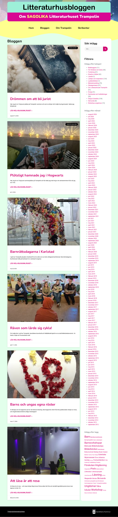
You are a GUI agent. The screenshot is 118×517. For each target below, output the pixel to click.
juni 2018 (91, 289)
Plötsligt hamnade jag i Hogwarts (36, 175)
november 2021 (93, 212)
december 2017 (93, 303)
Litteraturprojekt (97, 472)
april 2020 (91, 247)
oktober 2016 (92, 331)
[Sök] (105, 49)
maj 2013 (91, 413)
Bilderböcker (90, 449)
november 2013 (93, 402)
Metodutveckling (93, 83)
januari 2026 (92, 128)
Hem (31, 28)
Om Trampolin (63, 28)
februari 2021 (92, 229)
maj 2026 (91, 119)
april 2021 (91, 225)
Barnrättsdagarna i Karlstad (32, 251)
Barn (87, 436)
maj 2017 (91, 316)
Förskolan (89, 465)
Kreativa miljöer (93, 74)
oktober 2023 (92, 174)
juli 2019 (91, 265)
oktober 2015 (92, 356)
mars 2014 (91, 393)
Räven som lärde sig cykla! (31, 328)
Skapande (88, 478)
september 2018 (93, 287)
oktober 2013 (92, 404)
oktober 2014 (92, 380)
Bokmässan (101, 449)
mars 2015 (91, 371)
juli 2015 (91, 362)
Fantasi (91, 460)
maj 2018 (91, 291)
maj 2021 (91, 223)
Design (96, 454)
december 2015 (93, 351)
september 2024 (93, 156)
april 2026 (91, 121)
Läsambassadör (88, 475)
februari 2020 (92, 252)
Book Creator (103, 452)
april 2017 (91, 318)
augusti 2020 (92, 243)
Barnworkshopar (93, 442)
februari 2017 (92, 322)
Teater (94, 483)
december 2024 (93, 150)
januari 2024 (92, 172)
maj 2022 (91, 198)
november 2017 (93, 305)
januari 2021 (92, 232)
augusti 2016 (92, 336)
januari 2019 (92, 278)
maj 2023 (91, 181)
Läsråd (90, 76)
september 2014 (93, 382)
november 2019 (93, 258)
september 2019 (93, 260)
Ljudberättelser (93, 81)
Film (106, 460)
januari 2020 (92, 254)
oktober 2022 (92, 192)
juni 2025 (91, 139)
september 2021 (93, 216)
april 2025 (91, 143)
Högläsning (101, 465)
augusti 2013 (92, 409)
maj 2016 (91, 340)
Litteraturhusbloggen (59, 7)
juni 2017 (91, 314)
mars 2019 (91, 274)
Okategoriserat (93, 85)
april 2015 (91, 369)
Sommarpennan (88, 483)
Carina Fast (91, 454)
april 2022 (91, 201)
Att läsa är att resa (25, 481)
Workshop (96, 489)
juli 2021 (91, 218)
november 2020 (93, 236)
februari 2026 (92, 125)
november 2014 (93, 378)
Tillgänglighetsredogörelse (16, 511)
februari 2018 (92, 298)
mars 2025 (91, 145)
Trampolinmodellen (102, 483)
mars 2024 (91, 167)
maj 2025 (91, 141)
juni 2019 (91, 267)
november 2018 (93, 283)
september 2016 (93, 334)
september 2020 (93, 241)
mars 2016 (91, 345)
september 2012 (93, 424)
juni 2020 (91, 245)
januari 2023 (92, 190)
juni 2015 (91, 365)
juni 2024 (91, 161)
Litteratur (87, 472)
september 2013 (93, 407)
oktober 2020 (92, 238)
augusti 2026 (92, 114)
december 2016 (93, 327)
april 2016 (91, 342)
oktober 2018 (92, 285)
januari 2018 (92, 300)
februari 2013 (92, 416)
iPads (93, 468)
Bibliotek (87, 446)
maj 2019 (91, 269)
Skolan (94, 478)
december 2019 (93, 256)
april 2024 (91, 165)
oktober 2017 (92, 307)
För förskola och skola (95, 70)
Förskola (98, 462)
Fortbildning (93, 462)
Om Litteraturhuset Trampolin (97, 87)
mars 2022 (91, 203)
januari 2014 (92, 398)
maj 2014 (91, 389)
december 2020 (93, 234)
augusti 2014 (92, 385)
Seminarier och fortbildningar (97, 94)
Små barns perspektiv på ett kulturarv (94, 481)
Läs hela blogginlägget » (21, 111)
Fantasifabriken (99, 460)
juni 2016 (91, 338)
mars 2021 (91, 227)
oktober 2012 (92, 422)
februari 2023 (92, 187)
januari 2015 (92, 373)
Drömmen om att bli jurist (30, 99)
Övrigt (90, 92)
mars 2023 (91, 185)
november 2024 (93, 152)
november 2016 (93, 329)
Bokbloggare (92, 68)
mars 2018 (91, 296)
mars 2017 (91, 320)
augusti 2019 (92, 263)
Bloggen (44, 28)
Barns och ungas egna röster (32, 404)
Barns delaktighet (97, 440)
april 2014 (91, 391)
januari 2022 (92, 207)
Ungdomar (90, 486)
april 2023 (91, 183)
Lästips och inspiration (95, 79)
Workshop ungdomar (95, 103)
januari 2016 (92, 349)
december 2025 (93, 130)
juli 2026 (91, 116)
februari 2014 (92, 396)
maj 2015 (91, 367)
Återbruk (95, 493)
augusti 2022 (92, 194)
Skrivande (91, 101)
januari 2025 (92, 147)
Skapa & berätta (93, 99)
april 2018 (91, 294)
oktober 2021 (92, 214)
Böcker (86, 454)
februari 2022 (92, 205)
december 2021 (93, 209)
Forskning (91, 72)
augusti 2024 (92, 159)
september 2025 (93, 134)
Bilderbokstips (97, 446)
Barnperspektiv (88, 440)
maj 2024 (91, 163)
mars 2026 (91, 123)
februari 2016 (92, 347)
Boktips (96, 452)
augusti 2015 (92, 360)
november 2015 (93, 354)
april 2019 (91, 272)
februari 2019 (92, 276)
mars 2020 (91, 249)
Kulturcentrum (100, 469)
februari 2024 (92, 170)
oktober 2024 (92, 154)
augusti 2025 (92, 136)
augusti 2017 (92, 311)
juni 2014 (91, 387)
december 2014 (93, 376)
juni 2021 (91, 221)
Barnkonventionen (96, 437)
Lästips (103, 475)
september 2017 (93, 309)
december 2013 (93, 400)
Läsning (97, 474)
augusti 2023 (92, 176)
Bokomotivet (88, 452)
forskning (86, 462)
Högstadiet (87, 469)
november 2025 (93, 132)
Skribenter (83, 28)
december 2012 (93, 418)
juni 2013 (91, 411)
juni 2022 (91, 196)
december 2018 (93, 280)
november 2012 (93, 420)
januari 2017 (92, 325)
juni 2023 (91, 178)
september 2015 (93, 358)
